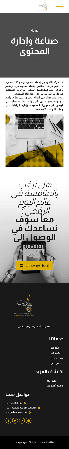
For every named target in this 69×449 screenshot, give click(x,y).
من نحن (55, 363)
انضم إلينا (56, 352)
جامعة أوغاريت (55, 385)
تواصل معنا (57, 357)
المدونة (55, 347)
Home (34, 30)
